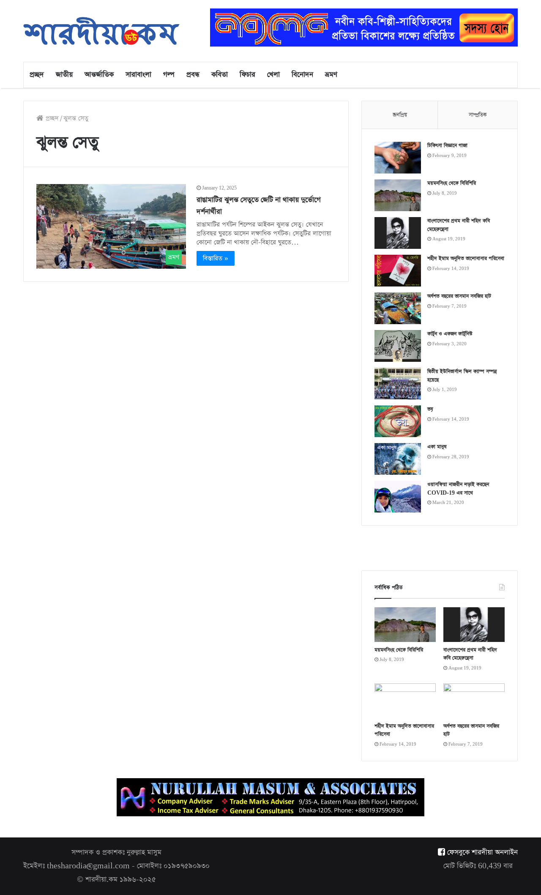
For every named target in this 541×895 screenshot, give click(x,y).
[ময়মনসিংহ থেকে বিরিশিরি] (397, 195)
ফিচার (247, 75)
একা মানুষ (437, 446)
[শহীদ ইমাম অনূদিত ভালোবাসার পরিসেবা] (397, 270)
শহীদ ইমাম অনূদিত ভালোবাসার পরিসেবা (465, 258)
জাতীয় (64, 75)
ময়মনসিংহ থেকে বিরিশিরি (451, 183)
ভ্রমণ (331, 75)
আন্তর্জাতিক (99, 75)
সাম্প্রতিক (478, 114)
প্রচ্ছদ (37, 75)
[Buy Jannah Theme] (364, 26)
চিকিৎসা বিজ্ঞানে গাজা (447, 145)
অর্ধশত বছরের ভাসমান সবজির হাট (459, 296)
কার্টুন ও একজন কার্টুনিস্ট (449, 333)
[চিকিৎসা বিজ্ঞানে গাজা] (397, 157)
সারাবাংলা (138, 75)
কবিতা (219, 75)
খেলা (273, 75)
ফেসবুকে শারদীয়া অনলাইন (481, 852)
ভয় (430, 409)
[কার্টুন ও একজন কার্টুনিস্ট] (397, 346)
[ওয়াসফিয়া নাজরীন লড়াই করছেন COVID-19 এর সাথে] (397, 496)
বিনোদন (302, 75)
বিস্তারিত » (215, 258)
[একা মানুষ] (397, 459)
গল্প (169, 75)
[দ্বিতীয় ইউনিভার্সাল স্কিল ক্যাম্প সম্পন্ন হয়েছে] (397, 383)
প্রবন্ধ (192, 75)
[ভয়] (397, 421)
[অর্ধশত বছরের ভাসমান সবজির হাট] (397, 308)
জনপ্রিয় (400, 114)
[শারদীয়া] (101, 31)
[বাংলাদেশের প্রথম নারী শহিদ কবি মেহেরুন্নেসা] (397, 233)
